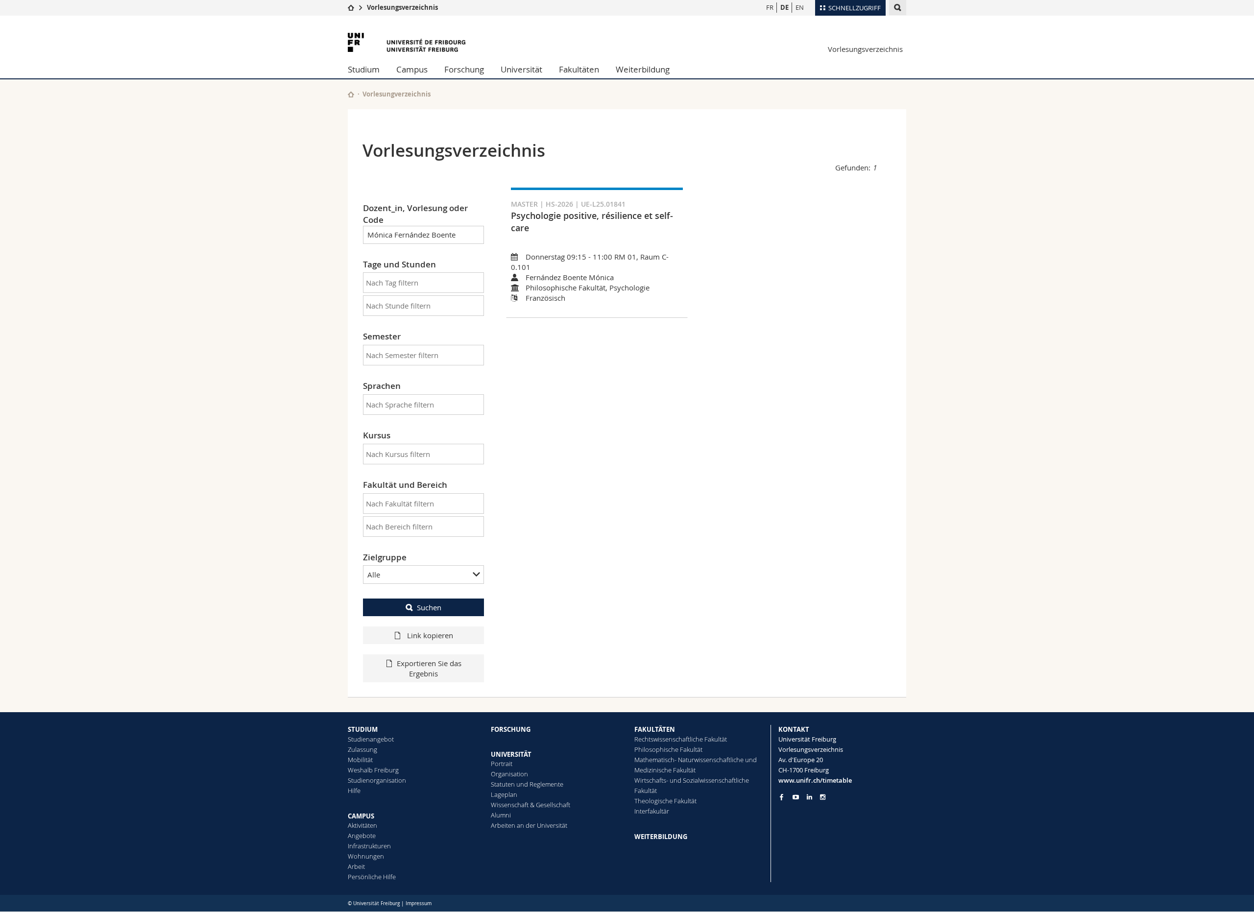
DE (784, 7)
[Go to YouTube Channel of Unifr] (796, 797)
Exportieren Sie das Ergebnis (429, 668)
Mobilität (360, 759)
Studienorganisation (377, 780)
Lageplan (504, 794)
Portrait (501, 763)
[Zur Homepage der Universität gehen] (406, 42)
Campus (412, 69)
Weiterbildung (643, 69)
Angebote (362, 835)
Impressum (419, 903)
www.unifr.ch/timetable (815, 780)
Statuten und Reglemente (527, 784)
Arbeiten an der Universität (529, 825)
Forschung (464, 69)
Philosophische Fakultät (668, 749)
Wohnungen (366, 856)
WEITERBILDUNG (660, 836)
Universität (521, 69)
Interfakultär (651, 811)
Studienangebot (371, 739)
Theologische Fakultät (665, 800)
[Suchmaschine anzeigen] (897, 7)
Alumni (501, 815)
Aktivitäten (362, 825)
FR (769, 7)
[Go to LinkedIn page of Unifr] (809, 797)
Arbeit (356, 866)
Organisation (509, 773)
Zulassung (362, 749)
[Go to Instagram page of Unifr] (822, 797)
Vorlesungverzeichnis (396, 94)
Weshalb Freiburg (373, 770)
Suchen (429, 607)
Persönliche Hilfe (372, 876)
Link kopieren (429, 635)
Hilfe (354, 790)
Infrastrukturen (369, 845)
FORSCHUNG (511, 729)
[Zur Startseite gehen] (351, 7)
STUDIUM (363, 729)
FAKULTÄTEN (654, 729)
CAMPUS (361, 816)
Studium (364, 69)
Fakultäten (579, 69)
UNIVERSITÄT (511, 754)
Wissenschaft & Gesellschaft (530, 804)
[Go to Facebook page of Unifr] (781, 796)
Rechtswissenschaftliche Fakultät (680, 739)
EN (800, 7)
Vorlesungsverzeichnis (402, 7)
